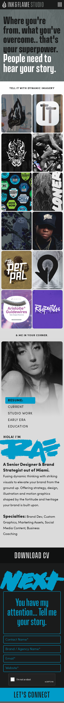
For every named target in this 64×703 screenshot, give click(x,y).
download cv (32, 555)
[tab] (20, 400)
